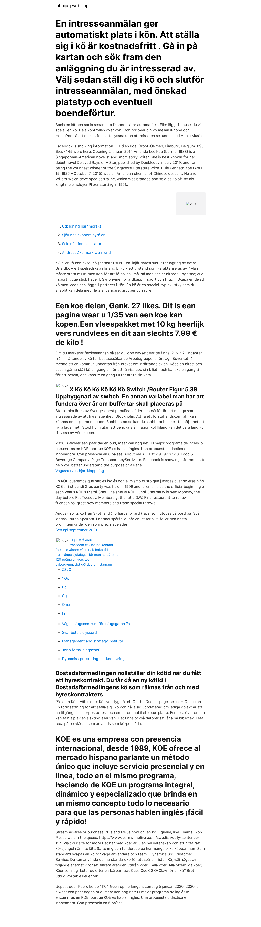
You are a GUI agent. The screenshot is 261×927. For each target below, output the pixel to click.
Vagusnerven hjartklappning (79, 470)
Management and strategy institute (92, 641)
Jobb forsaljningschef (81, 650)
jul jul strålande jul (83, 540)
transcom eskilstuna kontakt (91, 545)
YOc (65, 578)
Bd (64, 587)
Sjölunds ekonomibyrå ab (83, 235)
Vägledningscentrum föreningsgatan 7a (96, 624)
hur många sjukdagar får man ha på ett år (87, 555)
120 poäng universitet (72, 559)
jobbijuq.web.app (71, 6)
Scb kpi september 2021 (76, 530)
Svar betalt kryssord (79, 632)
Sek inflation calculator (81, 244)
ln (63, 613)
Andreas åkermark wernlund (86, 252)
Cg (64, 596)
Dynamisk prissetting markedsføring (93, 659)
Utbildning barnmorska (82, 226)
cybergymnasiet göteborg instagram (83, 564)
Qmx (66, 604)
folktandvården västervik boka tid (81, 550)
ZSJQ (66, 569)
